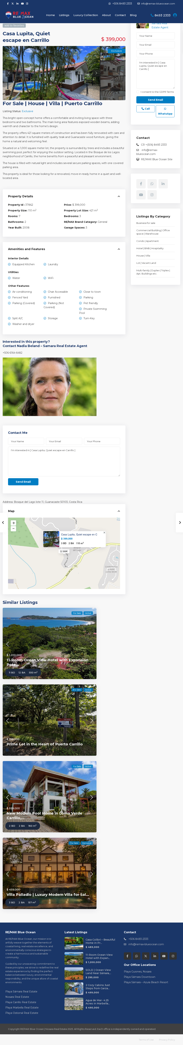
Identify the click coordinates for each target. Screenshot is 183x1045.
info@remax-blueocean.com (146, 944)
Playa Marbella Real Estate (22, 1007)
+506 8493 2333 (122, 3)
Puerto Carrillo (83, 103)
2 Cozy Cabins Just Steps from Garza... (98, 987)
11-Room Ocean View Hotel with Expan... (99, 956)
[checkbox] (137, 92)
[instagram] (27, 3)
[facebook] (7, 3)
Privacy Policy (167, 1039)
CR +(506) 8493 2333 (154, 144)
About (106, 15)
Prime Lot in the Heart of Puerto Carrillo (45, 744)
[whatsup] (152, 183)
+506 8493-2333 (138, 939)
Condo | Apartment (147, 241)
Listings (64, 15)
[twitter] (12, 3)
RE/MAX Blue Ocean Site (156, 159)
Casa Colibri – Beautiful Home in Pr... (100, 941)
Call (147, 108)
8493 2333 (162, 15)
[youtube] (22, 3)
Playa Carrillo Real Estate (20, 1002)
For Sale (13, 103)
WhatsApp (165, 113)
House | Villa (44, 103)
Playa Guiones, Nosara (137, 971)
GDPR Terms (166, 91)
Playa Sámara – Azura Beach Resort (146, 982)
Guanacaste (52, 502)
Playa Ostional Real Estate (21, 1013)
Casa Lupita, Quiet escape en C (79, 534)
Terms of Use (146, 1039)
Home (50, 15)
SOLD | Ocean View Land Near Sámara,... (98, 971)
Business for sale (145, 223)
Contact (120, 15)
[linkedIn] (17, 3)
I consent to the (157, 92)
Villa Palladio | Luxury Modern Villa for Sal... (48, 894)
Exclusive (27, 111)
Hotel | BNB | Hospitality (150, 248)
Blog (133, 15)
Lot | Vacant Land (146, 262)
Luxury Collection (85, 15)
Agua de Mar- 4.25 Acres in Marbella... (98, 1002)
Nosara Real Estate (17, 996)
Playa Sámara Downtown (139, 977)
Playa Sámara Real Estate (21, 991)
